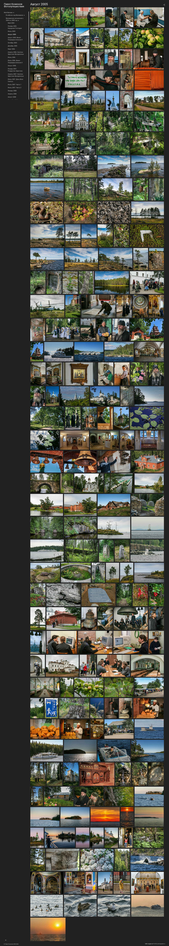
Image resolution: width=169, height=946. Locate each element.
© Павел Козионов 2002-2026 (11, 944)
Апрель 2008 (12, 94)
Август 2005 (12, 34)
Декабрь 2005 (12, 46)
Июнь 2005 (11, 31)
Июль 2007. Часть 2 (14, 87)
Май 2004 (11, 23)
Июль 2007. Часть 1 (14, 84)
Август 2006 (12, 66)
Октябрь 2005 (12, 43)
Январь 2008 (12, 91)
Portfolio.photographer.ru (159, 943)
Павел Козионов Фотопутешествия (14, 5)
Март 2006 (11, 49)
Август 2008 (12, 97)
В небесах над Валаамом (14, 15)
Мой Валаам (8, 12)
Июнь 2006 (11, 57)
